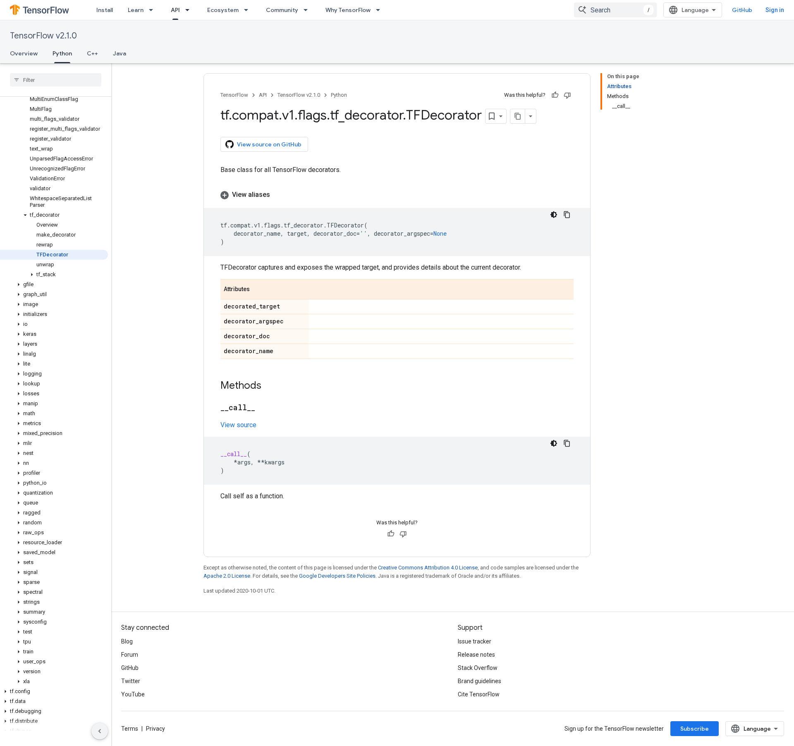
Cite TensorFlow (479, 694)
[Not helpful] (567, 95)
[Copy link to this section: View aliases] (278, 195)
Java (119, 53)
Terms (129, 728)
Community (282, 10)
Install (104, 10)
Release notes (476, 654)
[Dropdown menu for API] (190, 10)
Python (62, 53)
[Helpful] (555, 95)
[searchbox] (55, 79)
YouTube (133, 694)
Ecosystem (223, 10)
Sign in (774, 10)
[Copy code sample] (567, 214)
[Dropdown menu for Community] (308, 10)
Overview (24, 53)
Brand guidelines (479, 681)
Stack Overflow (477, 668)
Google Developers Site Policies (337, 576)
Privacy (155, 728)
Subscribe (694, 728)
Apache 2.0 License (226, 576)
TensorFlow (234, 95)
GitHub (742, 10)
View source (238, 425)
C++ (92, 53)
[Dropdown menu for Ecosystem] (248, 10)
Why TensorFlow (348, 10)
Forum (129, 654)
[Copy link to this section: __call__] (263, 408)
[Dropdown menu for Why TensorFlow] (380, 10)
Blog (127, 641)
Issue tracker (474, 641)
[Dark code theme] (553, 214)
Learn (135, 10)
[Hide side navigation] (99, 731)
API (175, 10)
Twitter (130, 681)
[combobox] (615, 9)
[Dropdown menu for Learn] (153, 10)
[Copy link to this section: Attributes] (258, 290)
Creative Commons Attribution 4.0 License (428, 567)
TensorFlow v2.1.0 (43, 36)
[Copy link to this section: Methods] (269, 386)
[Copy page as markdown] (517, 116)
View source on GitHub (269, 144)
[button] (54, 215)
